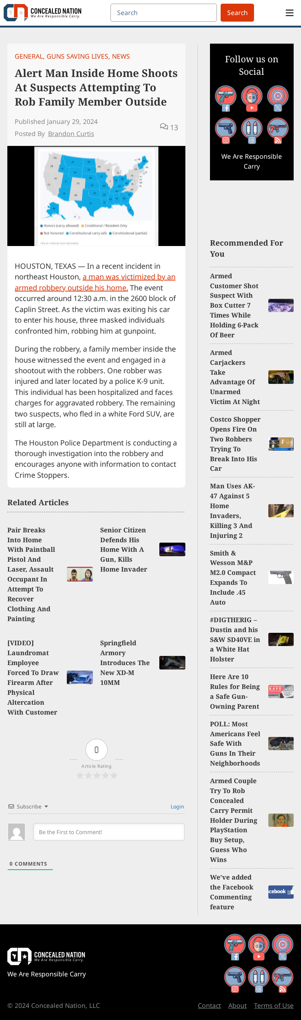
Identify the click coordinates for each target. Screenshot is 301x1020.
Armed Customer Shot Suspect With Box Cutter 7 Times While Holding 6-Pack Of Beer (234, 305)
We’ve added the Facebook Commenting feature (231, 892)
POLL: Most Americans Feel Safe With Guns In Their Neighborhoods (235, 743)
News (121, 56)
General (29, 56)
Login (176, 806)
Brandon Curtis (71, 133)
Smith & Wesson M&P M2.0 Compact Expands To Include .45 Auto (233, 577)
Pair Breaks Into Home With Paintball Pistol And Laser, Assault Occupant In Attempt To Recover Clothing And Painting (31, 574)
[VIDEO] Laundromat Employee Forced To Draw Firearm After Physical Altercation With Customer (33, 677)
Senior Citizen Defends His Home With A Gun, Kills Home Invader (123, 549)
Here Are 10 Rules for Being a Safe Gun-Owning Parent (235, 691)
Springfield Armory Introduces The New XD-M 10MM (125, 662)
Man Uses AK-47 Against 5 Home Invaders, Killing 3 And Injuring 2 (232, 510)
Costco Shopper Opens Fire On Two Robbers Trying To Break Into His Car (235, 444)
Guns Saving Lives (77, 56)
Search (237, 12)
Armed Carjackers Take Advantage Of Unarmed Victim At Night (235, 377)
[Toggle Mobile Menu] (289, 13)
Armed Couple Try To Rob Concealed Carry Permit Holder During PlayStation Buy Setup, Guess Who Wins (233, 820)
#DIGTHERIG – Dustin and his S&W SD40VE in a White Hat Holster (235, 639)
